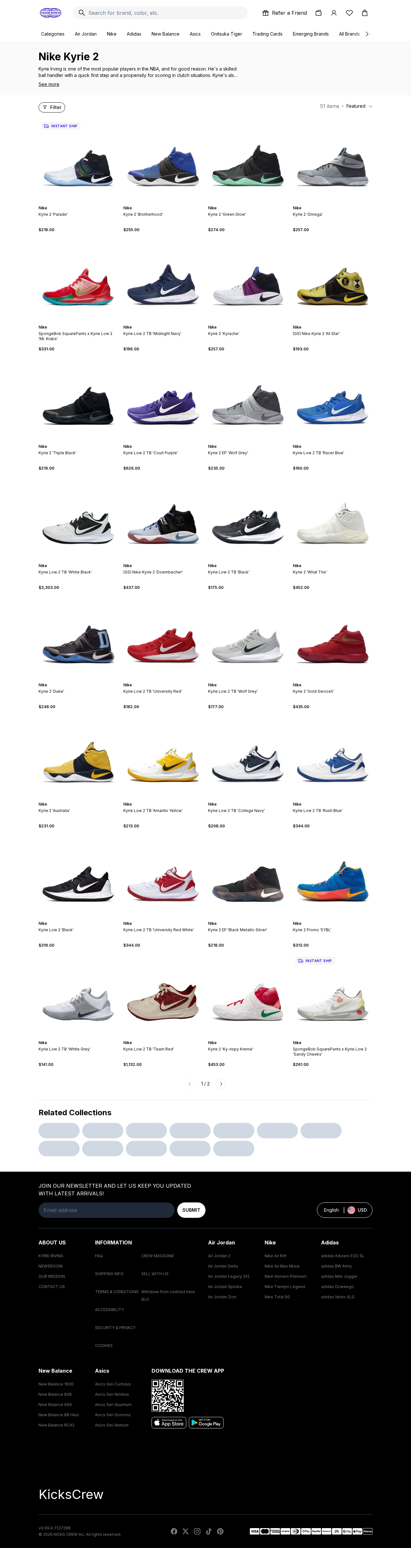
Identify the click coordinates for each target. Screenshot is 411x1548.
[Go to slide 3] (77, 202)
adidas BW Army (336, 1266)
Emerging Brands (311, 34)
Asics (195, 34)
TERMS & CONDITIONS (117, 1291)
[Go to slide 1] (72, 202)
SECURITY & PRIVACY (115, 1327)
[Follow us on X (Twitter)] (185, 1531)
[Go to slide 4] (79, 202)
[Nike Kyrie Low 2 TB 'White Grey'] (78, 994)
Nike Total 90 (277, 1296)
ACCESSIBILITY (109, 1309)
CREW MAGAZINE (157, 1255)
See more (49, 84)
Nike (112, 34)
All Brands (349, 34)
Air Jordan (86, 34)
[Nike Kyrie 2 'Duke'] (78, 636)
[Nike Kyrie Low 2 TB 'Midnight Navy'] (163, 278)
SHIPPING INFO (109, 1273)
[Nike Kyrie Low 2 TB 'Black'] (248, 517)
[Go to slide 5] (82, 202)
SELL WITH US (155, 1273)
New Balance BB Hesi (59, 1414)
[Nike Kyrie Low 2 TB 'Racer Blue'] (332, 398)
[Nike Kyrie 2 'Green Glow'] (248, 159)
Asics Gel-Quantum (113, 1404)
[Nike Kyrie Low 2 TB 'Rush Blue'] (332, 755)
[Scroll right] (366, 34)
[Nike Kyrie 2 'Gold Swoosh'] (332, 636)
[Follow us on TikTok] (209, 1531)
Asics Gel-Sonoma (112, 1414)
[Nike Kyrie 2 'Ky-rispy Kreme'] (248, 994)
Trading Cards (267, 34)
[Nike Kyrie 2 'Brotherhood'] (163, 159)
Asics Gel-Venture (112, 1425)
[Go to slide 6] (84, 202)
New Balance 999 (55, 1404)
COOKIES (104, 1345)
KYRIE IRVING (51, 1255)
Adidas (134, 34)
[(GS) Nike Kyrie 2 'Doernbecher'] (163, 517)
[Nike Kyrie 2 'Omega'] (332, 159)
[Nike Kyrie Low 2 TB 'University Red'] (163, 636)
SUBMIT (191, 1210)
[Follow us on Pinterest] (220, 1531)
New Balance (165, 34)
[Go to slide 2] (74, 202)
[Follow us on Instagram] (197, 1531)
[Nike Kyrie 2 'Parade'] (78, 159)
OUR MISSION (52, 1276)
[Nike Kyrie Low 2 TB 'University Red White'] (163, 875)
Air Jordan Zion (222, 1296)
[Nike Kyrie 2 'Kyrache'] (248, 278)
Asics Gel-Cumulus (113, 1384)
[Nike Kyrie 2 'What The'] (332, 517)
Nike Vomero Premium (286, 1276)
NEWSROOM (51, 1266)
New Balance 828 (55, 1394)
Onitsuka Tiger (226, 34)
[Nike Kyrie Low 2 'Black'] (78, 875)
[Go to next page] (221, 1084)
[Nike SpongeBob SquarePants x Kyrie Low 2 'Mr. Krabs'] (78, 278)
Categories (53, 34)
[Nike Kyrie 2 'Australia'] (78, 755)
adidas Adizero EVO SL (342, 1255)
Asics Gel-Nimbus (112, 1394)
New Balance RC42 (56, 1425)
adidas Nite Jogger (339, 1276)
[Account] (334, 13)
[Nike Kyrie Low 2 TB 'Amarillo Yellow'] (163, 755)
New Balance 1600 (56, 1384)
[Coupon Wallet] (318, 13)
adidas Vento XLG (337, 1296)
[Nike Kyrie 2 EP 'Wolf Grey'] (248, 398)
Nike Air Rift (275, 1255)
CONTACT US (52, 1286)
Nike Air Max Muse (282, 1266)
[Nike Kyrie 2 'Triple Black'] (78, 398)
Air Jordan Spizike (225, 1286)
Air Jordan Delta (223, 1266)
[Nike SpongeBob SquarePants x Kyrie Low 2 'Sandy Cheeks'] (332, 994)
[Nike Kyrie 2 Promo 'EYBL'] (332, 875)
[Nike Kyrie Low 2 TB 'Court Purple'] (163, 398)
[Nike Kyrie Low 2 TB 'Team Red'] (163, 994)
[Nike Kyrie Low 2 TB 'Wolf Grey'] (248, 636)
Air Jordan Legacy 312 (228, 1276)
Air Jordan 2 (219, 1255)
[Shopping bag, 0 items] (364, 13)
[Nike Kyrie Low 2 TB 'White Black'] (78, 517)
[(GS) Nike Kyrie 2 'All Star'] (332, 278)
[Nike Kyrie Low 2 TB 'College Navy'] (248, 755)
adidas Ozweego (337, 1286)
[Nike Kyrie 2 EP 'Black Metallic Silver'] (248, 875)
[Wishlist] (349, 13)
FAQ (99, 1255)
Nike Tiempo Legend (285, 1286)
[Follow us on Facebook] (174, 1531)
